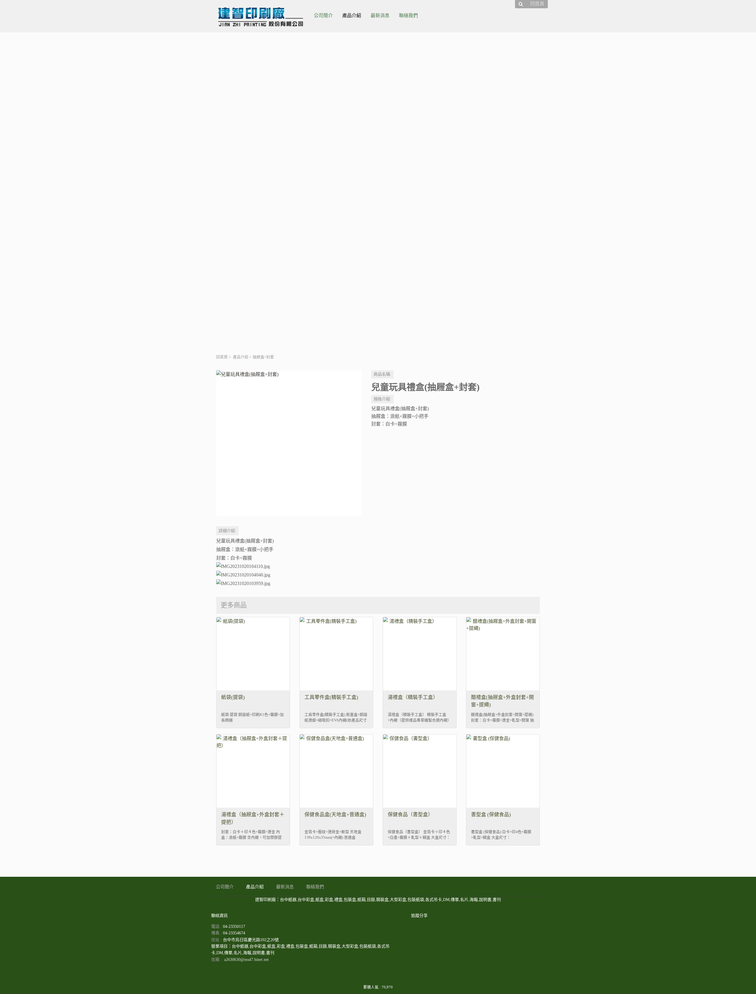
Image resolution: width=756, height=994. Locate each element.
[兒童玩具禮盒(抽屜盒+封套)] (289, 443)
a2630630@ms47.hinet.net (246, 959)
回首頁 (222, 357)
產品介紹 (240, 357)
